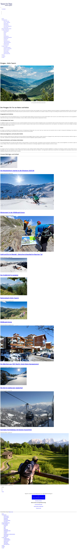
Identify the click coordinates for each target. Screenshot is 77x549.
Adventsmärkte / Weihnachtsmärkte (9, 534)
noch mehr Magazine (7, 520)
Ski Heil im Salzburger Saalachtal (11, 388)
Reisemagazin (4, 514)
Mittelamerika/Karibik (8, 37)
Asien (5, 33)
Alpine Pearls (6, 44)
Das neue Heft (6, 515)
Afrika (5, 34)
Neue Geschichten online (6, 28)
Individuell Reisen (7, 47)
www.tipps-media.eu (38, 500)
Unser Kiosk (6, 27)
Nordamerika (6, 529)
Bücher (3, 54)
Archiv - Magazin (7, 22)
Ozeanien (5, 39)
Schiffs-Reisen (6, 52)
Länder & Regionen (5, 29)
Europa (5, 32)
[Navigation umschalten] (0, 7)
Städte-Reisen (6, 43)
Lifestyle (3, 546)
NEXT (3, 491)
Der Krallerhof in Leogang (9, 275)
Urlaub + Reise (4, 537)
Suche (3, 57)
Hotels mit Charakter (7, 48)
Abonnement (6, 23)
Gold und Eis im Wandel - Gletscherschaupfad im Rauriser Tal (21, 254)
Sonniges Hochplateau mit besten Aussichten (16, 430)
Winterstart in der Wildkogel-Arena (12, 212)
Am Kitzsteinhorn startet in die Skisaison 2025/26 (17, 171)
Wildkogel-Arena (6, 322)
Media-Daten (6, 519)
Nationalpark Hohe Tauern (9, 298)
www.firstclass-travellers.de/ (38, 506)
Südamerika (6, 38)
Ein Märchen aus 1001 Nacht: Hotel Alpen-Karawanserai (19, 364)
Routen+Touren (6, 49)
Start (3, 18)
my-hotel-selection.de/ (38, 504)
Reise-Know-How (7, 53)
